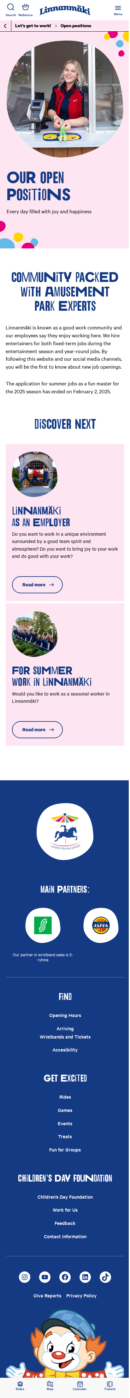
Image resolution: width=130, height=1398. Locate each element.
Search (11, 14)
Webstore (25, 14)
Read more (33, 584)
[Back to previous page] (5, 26)
